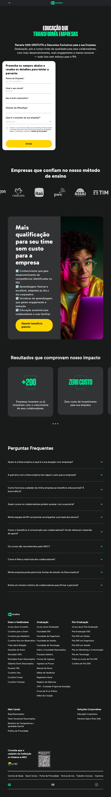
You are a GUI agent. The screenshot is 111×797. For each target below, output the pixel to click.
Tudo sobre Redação (17, 645)
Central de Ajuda (15, 776)
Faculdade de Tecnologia (48, 645)
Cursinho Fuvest (15, 677)
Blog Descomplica (16, 714)
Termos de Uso (67, 776)
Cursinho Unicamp (16, 682)
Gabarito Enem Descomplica (21, 663)
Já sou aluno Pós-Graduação (85, 627)
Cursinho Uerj (14, 673)
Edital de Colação (45, 695)
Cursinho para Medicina (18, 636)
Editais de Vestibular (46, 673)
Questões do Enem (16, 650)
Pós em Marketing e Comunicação (87, 650)
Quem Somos (31, 776)
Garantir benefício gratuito (31, 325)
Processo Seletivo (45, 654)
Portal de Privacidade (49, 776)
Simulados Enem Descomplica (21, 659)
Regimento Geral (44, 677)
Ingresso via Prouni (45, 663)
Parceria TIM (13, 668)
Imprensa (99, 776)
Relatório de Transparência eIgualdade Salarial (21, 725)
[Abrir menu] (9, 3)
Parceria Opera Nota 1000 (89, 719)
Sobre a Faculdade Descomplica (51, 650)
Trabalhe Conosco (84, 776)
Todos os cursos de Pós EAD (84, 659)
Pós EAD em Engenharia (83, 640)
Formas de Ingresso (45, 659)
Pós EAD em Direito (81, 636)
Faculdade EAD (44, 631)
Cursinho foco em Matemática (21, 640)
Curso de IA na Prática (47, 691)
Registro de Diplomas (46, 682)
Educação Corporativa (87, 714)
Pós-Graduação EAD (81, 631)
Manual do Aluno (44, 668)
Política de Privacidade (39, 131)
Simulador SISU (15, 654)
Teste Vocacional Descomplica (21, 719)
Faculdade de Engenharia (48, 636)
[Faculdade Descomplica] (56, 3)
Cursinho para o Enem (18, 631)
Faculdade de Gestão (46, 640)
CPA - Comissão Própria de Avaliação (53, 686)
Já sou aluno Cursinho (18, 627)
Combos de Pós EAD (81, 663)
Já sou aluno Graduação (48, 627)
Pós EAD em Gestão (81, 645)
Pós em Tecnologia (80, 654)
